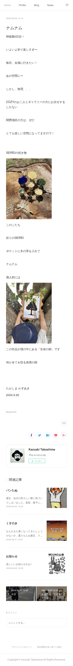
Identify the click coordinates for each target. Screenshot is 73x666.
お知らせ (11, 556)
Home (7, 5)
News (50, 5)
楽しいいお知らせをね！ (19, 564)
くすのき (11, 523)
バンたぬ (11, 490)
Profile (22, 5)
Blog (36, 5)
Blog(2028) (11, 411)
